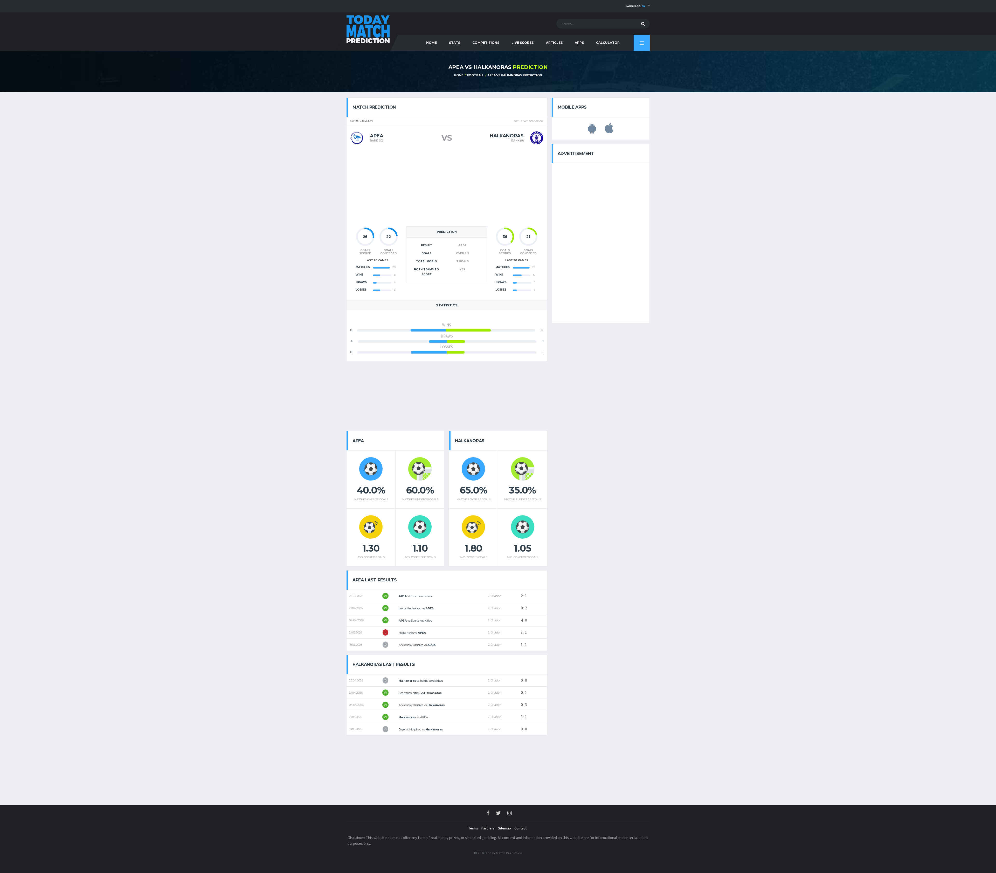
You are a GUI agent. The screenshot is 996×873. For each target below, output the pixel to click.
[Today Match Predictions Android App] (592, 131)
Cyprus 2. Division (361, 121)
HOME (431, 43)
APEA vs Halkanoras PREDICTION (514, 75)
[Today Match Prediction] (368, 28)
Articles (554, 43)
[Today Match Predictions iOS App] (609, 131)
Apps (579, 43)
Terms (473, 828)
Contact (520, 828)
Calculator (608, 43)
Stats (454, 43)
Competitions (485, 43)
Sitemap (504, 828)
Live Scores (522, 43)
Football (475, 75)
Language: (635, 6)
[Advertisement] (447, 187)
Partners (488, 828)
